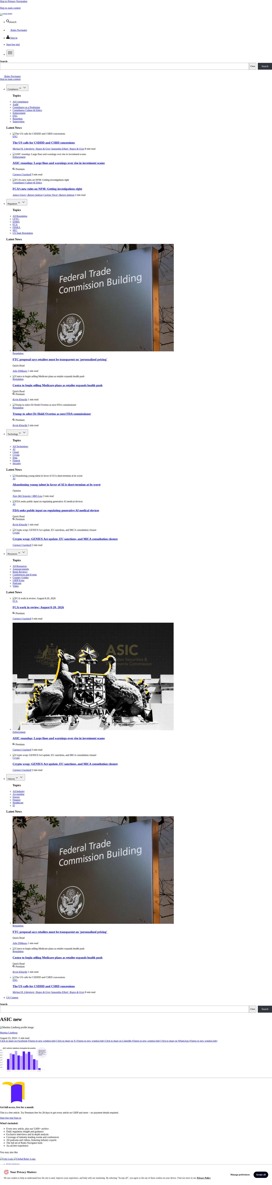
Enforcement (19, 113)
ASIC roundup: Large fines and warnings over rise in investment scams (59, 163)
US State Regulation (23, 233)
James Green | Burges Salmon (28, 195)
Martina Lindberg (8, 1032)
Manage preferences (240, 1174)
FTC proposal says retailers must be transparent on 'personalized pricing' (60, 359)
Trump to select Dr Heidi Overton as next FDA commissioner (52, 413)
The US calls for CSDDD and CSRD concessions (44, 142)
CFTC (16, 219)
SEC (15, 230)
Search (3, 61)
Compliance (13, 89)
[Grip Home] (7, 1159)
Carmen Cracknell (22, 174)
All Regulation (20, 216)
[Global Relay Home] (24, 1159)
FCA (15, 224)
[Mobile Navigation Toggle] (10, 53)
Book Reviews (20, 572)
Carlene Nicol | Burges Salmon (58, 195)
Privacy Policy (204, 1178)
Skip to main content (10, 8)
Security (17, 463)
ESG (15, 116)
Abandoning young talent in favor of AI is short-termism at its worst (56, 484)
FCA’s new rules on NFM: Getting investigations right (47, 188)
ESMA (16, 221)
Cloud (16, 452)
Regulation (12, 204)
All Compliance (20, 101)
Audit (15, 104)
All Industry (19, 791)
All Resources (20, 566)
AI (14, 449)
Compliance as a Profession (26, 107)
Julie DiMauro (20, 371)
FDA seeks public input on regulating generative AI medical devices (56, 510)
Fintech (16, 460)
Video (16, 586)
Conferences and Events (25, 574)
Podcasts (17, 583)
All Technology (20, 446)
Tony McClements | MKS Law (27, 496)
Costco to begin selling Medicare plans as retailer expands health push (57, 385)
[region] (136, 1174)
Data (15, 457)
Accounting (18, 794)
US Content (12, 997)
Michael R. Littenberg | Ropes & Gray (32, 148)
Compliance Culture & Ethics (27, 110)
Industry (11, 779)
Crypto (16, 455)
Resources (12, 554)
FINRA (16, 227)
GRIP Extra (18, 580)
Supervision (18, 121)
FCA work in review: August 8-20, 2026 (38, 607)
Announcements (21, 569)
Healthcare (18, 802)
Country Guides (20, 577)
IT (14, 805)
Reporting (18, 118)
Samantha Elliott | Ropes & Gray (67, 148)
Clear (252, 66)
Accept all (261, 1174)
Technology (13, 434)
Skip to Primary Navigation (13, 1)
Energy (16, 797)
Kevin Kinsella (20, 399)
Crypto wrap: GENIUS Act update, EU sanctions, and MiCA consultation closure (65, 539)
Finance (16, 800)
